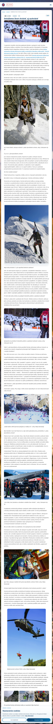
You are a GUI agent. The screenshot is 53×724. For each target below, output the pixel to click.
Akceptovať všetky (38, 720)
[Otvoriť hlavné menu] (50, 4)
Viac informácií (29, 715)
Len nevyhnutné (14, 719)
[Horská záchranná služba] (3, 5)
